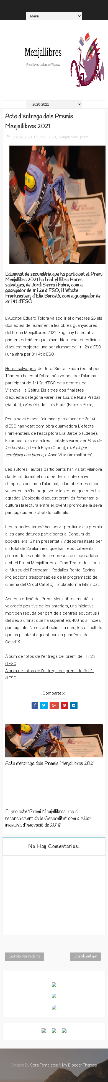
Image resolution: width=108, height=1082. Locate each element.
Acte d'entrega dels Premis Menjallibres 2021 (50, 763)
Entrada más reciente (24, 956)
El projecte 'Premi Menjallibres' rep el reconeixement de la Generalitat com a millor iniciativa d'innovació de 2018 (48, 818)
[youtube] (50, 5)
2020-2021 (48, 137)
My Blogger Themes (79, 1065)
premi (84, 137)
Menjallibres (68, 137)
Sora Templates (44, 1065)
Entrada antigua (85, 956)
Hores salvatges (20, 368)
